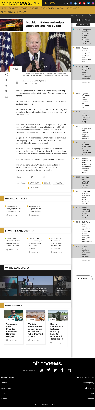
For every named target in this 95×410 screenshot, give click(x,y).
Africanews (35, 188)
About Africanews (8, 377)
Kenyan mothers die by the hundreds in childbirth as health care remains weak (86, 166)
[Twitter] (48, 370)
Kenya (52, 320)
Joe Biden (59, 183)
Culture (34, 8)
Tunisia (31, 320)
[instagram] (69, 370)
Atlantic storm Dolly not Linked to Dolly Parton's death (86, 212)
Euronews (90, 399)
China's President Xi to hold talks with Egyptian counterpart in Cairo (86, 148)
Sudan (16, 69)
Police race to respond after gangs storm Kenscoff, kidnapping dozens (86, 197)
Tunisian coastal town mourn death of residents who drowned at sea (86, 55)
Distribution (6, 388)
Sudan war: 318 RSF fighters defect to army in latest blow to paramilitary (57, 243)
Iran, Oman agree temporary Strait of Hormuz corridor (86, 182)
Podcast (21, 12)
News (3, 8)
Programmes (8, 12)
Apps (92, 394)
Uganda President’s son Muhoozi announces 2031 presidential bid (86, 100)
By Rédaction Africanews (25, 81)
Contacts (4, 383)
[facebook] (62, 370)
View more (83, 279)
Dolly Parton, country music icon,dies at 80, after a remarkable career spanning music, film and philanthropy (87, 232)
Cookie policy (88, 383)
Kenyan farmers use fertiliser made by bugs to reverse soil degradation (86, 72)
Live (76, 16)
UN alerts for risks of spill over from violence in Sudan (35, 208)
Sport (24, 8)
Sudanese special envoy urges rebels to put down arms (13, 208)
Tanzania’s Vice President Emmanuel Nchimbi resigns (86, 117)
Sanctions (34, 183)
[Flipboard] (55, 370)
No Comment (72, 8)
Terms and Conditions (85, 377)
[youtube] (41, 370)
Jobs (3, 394)
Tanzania (10, 320)
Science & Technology (52, 8)
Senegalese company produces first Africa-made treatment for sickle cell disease (86, 36)
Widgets (4, 399)
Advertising (89, 388)
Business (13, 8)
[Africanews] (16, 2)
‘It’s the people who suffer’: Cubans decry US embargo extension (86, 132)
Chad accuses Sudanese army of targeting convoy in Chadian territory (35, 243)
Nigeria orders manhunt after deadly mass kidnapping (86, 251)
